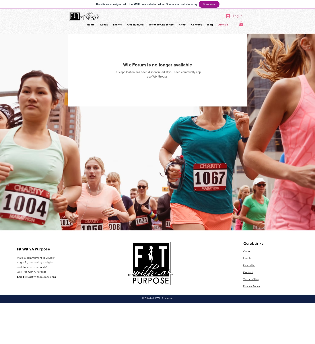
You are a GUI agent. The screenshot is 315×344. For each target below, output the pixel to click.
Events (247, 258)
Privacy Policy (251, 286)
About (247, 251)
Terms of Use (250, 279)
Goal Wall (249, 265)
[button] (241, 23)
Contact (248, 272)
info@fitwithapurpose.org (40, 276)
